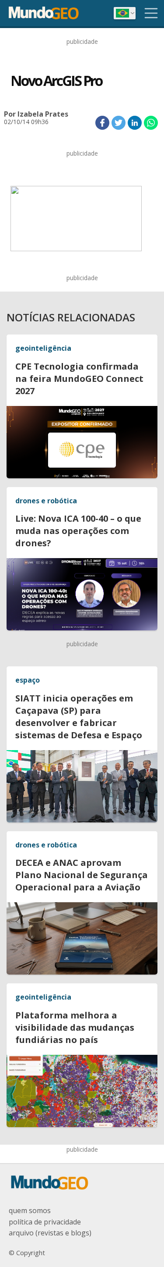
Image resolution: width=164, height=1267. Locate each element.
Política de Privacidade (45, 1222)
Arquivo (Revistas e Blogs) (50, 1233)
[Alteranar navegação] (151, 13)
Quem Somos (30, 1210)
